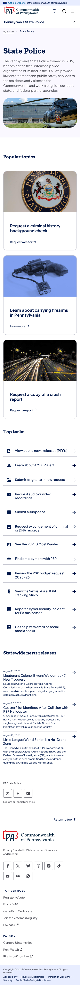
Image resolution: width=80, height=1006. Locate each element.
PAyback (9, 925)
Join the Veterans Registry (20, 918)
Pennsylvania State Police (24, 22)
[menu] (72, 11)
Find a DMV (10, 904)
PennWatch (11, 949)
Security (7, 980)
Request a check (21, 242)
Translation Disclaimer (59, 976)
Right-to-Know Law (16, 956)
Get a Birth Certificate (17, 911)
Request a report (21, 410)
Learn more (17, 326)
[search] (64, 11)
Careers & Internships (17, 942)
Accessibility (10, 976)
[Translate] (54, 11)
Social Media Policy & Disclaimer (33, 980)
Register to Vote (14, 897)
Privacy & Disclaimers (32, 976)
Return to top (63, 819)
